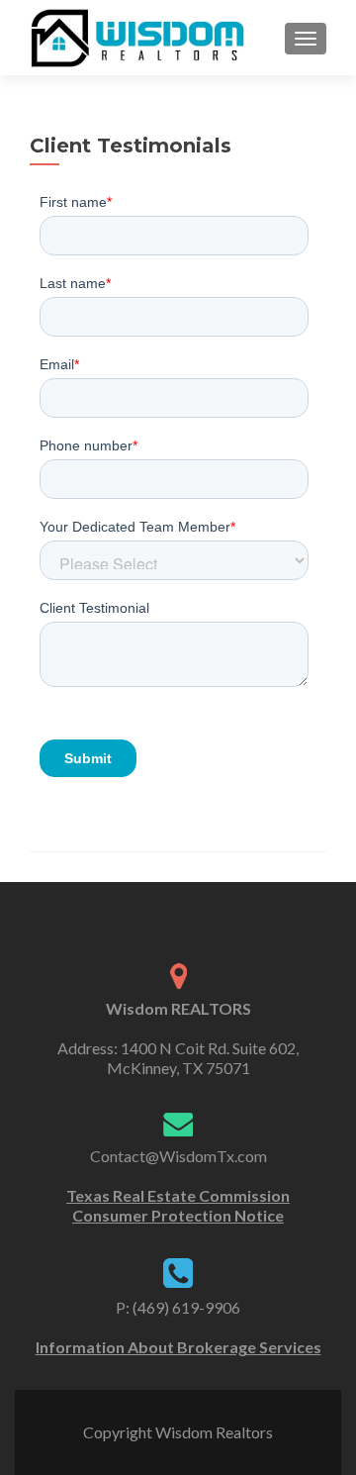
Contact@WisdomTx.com (178, 1155)
